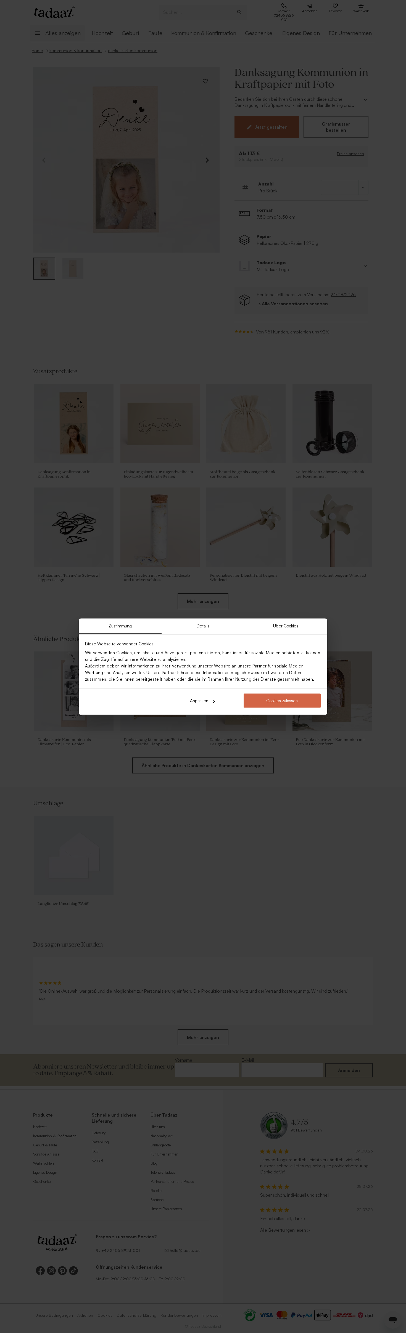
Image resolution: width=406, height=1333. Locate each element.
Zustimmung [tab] (120, 625)
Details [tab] (203, 625)
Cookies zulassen (282, 700)
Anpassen (199, 700)
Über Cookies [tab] (285, 625)
